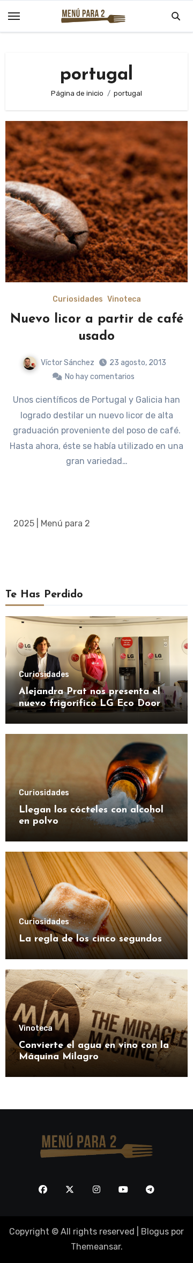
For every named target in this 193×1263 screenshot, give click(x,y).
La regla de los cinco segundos (90, 939)
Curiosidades (78, 299)
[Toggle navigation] (14, 16)
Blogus (155, 1231)
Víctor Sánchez (67, 362)
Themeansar (96, 1246)
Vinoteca (124, 299)
